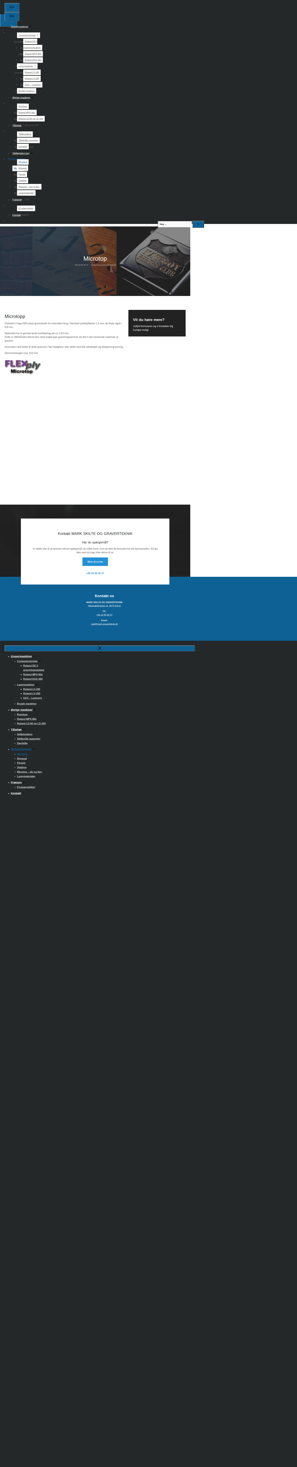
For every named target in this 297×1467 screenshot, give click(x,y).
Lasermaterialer (26, 193)
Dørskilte (23, 146)
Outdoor (23, 180)
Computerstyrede (27, 35)
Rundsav (23, 106)
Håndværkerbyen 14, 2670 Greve (104, 605)
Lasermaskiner (26, 66)
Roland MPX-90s (33, 54)
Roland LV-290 (32, 78)
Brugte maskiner (27, 91)
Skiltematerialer (21, 153)
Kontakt (16, 215)
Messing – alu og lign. (29, 186)
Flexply (22, 174)
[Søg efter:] (175, 224)
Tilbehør (17, 125)
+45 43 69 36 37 (81, 265)
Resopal (23, 168)
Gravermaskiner (19, 26)
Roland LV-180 (32, 72)
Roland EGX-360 (33, 60)
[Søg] (198, 224)
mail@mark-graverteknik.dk (103, 265)
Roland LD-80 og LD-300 (31, 118)
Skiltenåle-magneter (28, 140)
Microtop (23, 162)
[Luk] (100, 648)
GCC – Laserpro (33, 84)
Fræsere (17, 199)
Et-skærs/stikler (26, 208)
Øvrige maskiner (21, 97)
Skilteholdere (25, 134)
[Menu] (12, 7)
